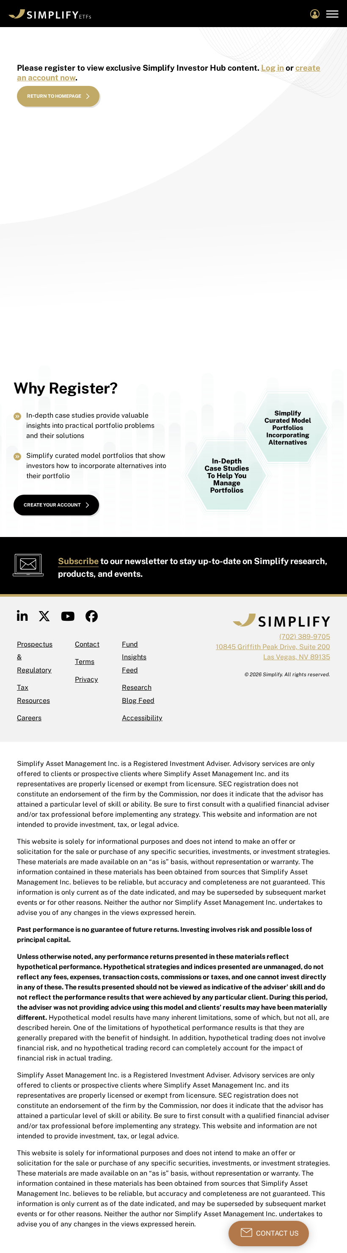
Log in (272, 67)
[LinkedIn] (22, 618)
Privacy (86, 679)
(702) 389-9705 (304, 637)
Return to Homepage (54, 96)
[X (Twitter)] (44, 618)
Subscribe (78, 561)
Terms (84, 662)
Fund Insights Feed (134, 657)
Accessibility (142, 718)
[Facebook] (91, 618)
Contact (87, 644)
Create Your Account (52, 505)
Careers (29, 718)
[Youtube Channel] (68, 618)
